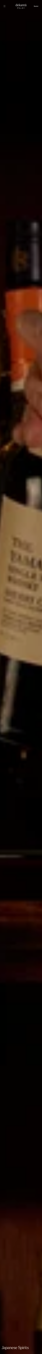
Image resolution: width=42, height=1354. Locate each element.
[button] (36, 6)
